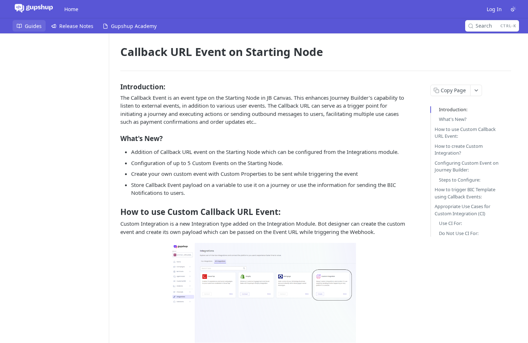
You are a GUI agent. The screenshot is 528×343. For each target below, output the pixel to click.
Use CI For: (450, 223)
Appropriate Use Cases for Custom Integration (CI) (462, 210)
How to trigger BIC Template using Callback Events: (465, 193)
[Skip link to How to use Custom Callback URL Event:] (115, 212)
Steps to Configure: (459, 180)
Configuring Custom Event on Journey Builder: (467, 166)
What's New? (453, 119)
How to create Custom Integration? (459, 149)
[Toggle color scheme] (513, 9)
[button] (264, 293)
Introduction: (453, 109)
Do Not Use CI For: (458, 233)
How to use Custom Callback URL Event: (465, 133)
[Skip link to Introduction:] (115, 86)
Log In (494, 9)
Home (71, 9)
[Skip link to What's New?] (115, 138)
